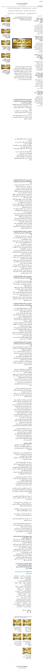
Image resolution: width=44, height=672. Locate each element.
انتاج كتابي (16, 586)
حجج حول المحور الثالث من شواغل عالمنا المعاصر (24, 592)
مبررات (30, 602)
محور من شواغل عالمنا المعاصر (26, 604)
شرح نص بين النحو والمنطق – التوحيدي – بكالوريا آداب (5, 24)
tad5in (24, 582)
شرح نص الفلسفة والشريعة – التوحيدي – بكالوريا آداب (6, 72)
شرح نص (29, 597)
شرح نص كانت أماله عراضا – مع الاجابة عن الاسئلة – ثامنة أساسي (39, 38)
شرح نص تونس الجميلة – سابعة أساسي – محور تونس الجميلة (38, 20)
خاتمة (21, 596)
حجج (23, 588)
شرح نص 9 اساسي (23, 597)
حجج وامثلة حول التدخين (27, 596)
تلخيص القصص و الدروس (20, 13)
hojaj (21, 577)
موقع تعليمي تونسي (19, 606)
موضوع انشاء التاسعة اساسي (21, 605)
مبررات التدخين (25, 602)
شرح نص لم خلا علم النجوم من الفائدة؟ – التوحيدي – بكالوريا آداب (6, 48)
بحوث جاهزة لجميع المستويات (31, 13)
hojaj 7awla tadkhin (28, 578)
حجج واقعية (29, 595)
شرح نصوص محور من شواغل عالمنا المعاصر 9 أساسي (23, 600)
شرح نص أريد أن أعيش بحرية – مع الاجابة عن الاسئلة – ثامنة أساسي (39, 74)
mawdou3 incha (16, 578)
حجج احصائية (19, 588)
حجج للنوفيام (20, 593)
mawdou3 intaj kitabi (28, 579)
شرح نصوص (34, 8)
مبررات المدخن (19, 602)
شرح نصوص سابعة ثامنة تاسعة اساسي (14, 8)
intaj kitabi (22, 578)
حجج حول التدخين (17, 591)
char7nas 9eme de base (27, 577)
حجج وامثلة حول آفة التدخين (22, 595)
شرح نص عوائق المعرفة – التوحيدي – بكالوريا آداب (6, 60)
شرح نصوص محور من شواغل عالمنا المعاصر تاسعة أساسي (23, 601)
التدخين (16, 583)
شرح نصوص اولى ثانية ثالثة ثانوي (30, 10)
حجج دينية (29, 593)
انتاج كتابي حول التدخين (19, 587)
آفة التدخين (16, 582)
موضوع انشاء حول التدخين (27, 606)
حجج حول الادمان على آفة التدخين (26, 591)
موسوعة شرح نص (22, 3)
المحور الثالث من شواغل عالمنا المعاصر (25, 586)
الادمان (20, 583)
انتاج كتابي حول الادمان (28, 587)
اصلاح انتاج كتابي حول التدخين (27, 583)
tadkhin (20, 582)
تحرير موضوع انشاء (28, 588)
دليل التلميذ (17, 596)
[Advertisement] (22, 30)
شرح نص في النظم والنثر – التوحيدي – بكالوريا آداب (6, 36)
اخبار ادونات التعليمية (11, 13)
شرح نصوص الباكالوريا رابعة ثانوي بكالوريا (15, 10)
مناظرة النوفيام (29, 605)
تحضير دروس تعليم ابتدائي (26, 8)
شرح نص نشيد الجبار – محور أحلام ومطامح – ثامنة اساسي (38, 56)
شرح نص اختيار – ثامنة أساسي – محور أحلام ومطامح (38, 92)
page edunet (29, 582)
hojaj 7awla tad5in (16, 577)
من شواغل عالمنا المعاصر (16, 604)
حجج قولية (25, 593)
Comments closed (39, 33)
